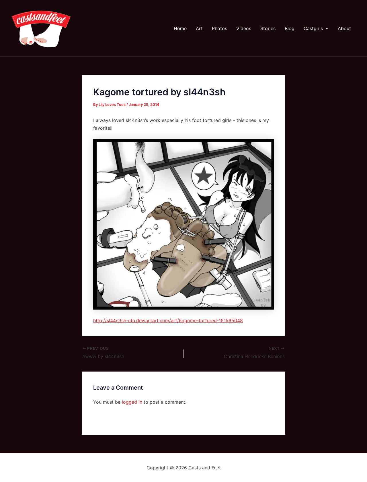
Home (180, 28)
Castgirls (313, 28)
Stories (268, 28)
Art (199, 28)
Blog (289, 28)
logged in (132, 402)
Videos (243, 28)
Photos (219, 28)
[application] (326, 28)
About (344, 28)
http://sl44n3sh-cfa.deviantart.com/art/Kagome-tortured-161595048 (168, 320)
